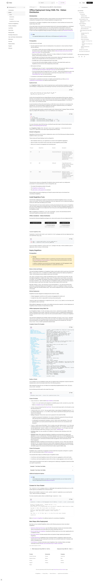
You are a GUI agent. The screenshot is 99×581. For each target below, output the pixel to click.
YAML (31, 327)
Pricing (30, 560)
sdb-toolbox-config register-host (39, 189)
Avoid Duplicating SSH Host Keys (40, 125)
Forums (46, 556)
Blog (61, 558)
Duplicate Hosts (84, 15)
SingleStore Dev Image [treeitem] (14, 21)
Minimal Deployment (85, 28)
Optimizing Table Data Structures (38, 528)
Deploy (9, 12)
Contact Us (63, 556)
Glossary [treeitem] (10, 48)
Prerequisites (82, 14)
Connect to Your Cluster (83, 49)
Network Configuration (85, 17)
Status (30, 564)
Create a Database (12, 25)
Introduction (11, 10)
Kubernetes (11, 16)
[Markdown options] (79, 7)
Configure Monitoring (35, 537)
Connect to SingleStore (13, 23)
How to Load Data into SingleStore (38, 531)
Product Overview (32, 556)
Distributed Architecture (68, 30)
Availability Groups (40, 404)
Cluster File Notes (84, 37)
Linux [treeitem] (10, 14)
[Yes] (79, 56)
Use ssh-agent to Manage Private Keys (47, 69)
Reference (10, 39)
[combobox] (80, 3)
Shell (31, 392)
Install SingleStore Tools (83, 19)
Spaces (46, 558)
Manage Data (11, 32)
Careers (62, 560)
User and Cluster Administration (15, 37)
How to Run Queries (35, 534)
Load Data (10, 28)
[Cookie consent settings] (1, 580)
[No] (81, 56)
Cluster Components (49, 452)
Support (10, 45)
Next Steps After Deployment (84, 51)
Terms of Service (63, 569)
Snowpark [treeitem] (11, 19)
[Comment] (84, 56)
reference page (60, 429)
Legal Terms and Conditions (63, 573)
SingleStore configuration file (39, 188)
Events (46, 560)
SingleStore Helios (63, 36)
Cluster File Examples (85, 39)
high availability (49, 400)
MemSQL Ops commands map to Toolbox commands (51, 543)
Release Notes (11, 43)
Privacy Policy (56, 569)
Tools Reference (34, 542)
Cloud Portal (48, 407)
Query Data (10, 30)
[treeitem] (16, 10)
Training (46, 562)
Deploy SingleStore (82, 23)
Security (10, 41)
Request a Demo (32, 558)
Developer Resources (13, 34)
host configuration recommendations (42, 260)
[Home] (9, 3)
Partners (62, 562)
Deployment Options (50, 480)
